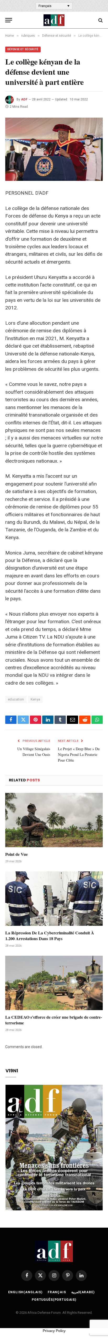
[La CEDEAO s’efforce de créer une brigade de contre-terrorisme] (54, 983)
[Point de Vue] (54, 820)
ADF (24, 99)
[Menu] (8, 20)
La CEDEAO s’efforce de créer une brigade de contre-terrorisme (53, 1020)
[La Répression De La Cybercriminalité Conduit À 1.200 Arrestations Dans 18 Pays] (54, 898)
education (16, 699)
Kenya (35, 699)
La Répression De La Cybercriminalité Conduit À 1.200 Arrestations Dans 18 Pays (49, 935)
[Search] (100, 20)
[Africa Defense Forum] (54, 20)
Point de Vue (16, 854)
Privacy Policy (54, 1331)
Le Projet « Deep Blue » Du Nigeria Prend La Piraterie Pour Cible (79, 754)
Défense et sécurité (23, 49)
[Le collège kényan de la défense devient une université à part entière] (54, 149)
